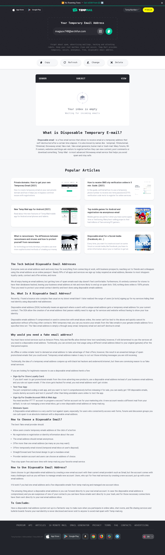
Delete (119, 62)
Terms (108, 525)
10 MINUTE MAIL (58, 525)
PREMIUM (20, 525)
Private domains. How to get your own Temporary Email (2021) (32, 184)
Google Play (36, 10)
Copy (47, 62)
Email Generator (79, 525)
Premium (148, 10)
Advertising (141, 525)
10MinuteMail (26, 537)
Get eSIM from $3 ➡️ (94, 3)
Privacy (96, 525)
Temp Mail (82, 10)
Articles (40, 525)
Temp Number (16, 537)
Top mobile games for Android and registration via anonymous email (104, 211)
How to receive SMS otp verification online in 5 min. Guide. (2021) (110, 184)
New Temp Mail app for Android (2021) (32, 209)
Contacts (126, 525)
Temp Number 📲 (132, 10)
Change (96, 62)
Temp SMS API (38, 537)
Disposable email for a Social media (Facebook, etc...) (104, 237)
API (30, 525)
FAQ (116, 525)
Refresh (72, 62)
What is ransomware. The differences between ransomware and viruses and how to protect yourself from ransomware (36, 239)
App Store (20, 10)
